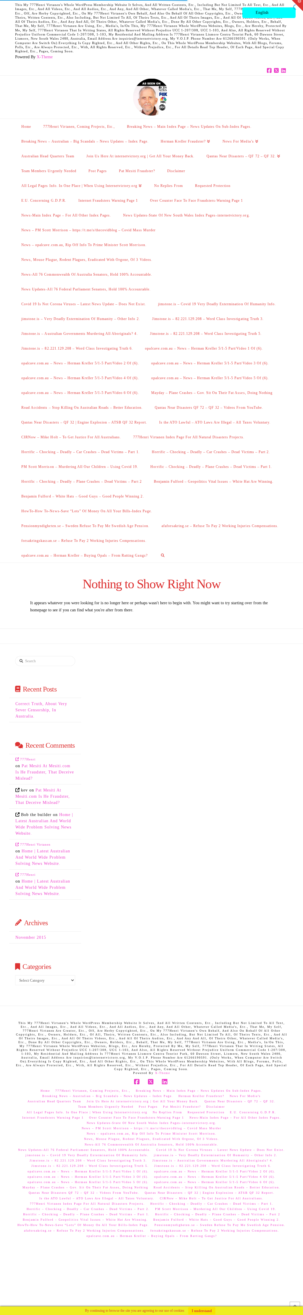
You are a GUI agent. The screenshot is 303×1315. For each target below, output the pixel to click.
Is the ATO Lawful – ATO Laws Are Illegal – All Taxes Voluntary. (96, 1198)
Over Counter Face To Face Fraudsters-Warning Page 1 (136, 1117)
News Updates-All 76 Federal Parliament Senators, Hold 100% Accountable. (84, 1149)
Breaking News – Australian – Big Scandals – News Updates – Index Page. (107, 1096)
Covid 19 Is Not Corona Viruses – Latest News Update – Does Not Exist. (220, 1149)
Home (45, 1090)
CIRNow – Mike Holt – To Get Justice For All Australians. (212, 1198)
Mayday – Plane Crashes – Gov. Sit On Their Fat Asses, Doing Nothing (85, 1187)
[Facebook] (270, 70)
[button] (297, 5)
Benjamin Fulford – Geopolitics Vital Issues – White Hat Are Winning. (85, 1219)
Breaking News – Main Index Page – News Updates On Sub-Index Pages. (199, 1090)
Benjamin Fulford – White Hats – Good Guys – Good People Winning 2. (216, 1219)
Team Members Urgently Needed (105, 1106)
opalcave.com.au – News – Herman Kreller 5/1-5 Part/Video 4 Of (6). (214, 1176)
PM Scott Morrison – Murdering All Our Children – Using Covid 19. (215, 1209)
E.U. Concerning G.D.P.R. (253, 1112)
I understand (202, 1311)
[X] (277, 70)
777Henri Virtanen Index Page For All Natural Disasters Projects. (87, 1203)
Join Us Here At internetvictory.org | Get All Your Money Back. (143, 1101)
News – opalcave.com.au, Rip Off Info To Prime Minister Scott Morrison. (152, 1133)
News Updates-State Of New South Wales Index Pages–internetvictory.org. (152, 1123)
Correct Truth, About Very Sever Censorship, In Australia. (41, 710)
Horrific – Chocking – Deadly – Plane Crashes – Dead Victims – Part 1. (86, 1214)
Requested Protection (206, 1112)
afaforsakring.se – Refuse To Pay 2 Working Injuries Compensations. (84, 1230)
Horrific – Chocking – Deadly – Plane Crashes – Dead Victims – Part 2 (217, 1214)
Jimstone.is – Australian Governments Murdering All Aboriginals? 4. (212, 1160)
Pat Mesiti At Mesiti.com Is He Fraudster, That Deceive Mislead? (44, 772)
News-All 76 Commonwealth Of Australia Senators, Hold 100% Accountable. (151, 1144)
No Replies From (167, 1112)
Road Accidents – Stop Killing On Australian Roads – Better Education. (217, 1187)
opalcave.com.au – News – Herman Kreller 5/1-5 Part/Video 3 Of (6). (88, 1176)
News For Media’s (245, 1096)
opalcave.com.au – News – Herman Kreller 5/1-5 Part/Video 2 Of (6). (214, 1171)
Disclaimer (215, 1106)
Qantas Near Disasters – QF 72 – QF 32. (239, 1101)
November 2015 (30, 937)
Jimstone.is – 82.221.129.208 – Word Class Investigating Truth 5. (90, 1165)
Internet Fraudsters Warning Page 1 (53, 1117)
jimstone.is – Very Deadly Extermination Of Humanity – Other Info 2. (216, 1155)
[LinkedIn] (284, 70)
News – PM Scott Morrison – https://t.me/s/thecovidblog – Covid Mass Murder (151, 1128)
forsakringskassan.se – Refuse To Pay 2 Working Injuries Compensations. (214, 1230)
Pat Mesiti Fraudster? (182, 1106)
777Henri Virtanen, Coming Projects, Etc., (92, 1090)
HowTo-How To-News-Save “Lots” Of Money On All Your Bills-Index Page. (83, 1225)
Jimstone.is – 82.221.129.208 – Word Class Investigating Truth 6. (213, 1165)
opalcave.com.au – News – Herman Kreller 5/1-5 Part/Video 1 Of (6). (88, 1171)
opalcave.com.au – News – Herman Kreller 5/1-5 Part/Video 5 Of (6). (88, 1182)
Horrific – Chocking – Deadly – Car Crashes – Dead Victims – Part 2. (88, 1209)
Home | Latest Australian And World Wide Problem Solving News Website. (42, 857)
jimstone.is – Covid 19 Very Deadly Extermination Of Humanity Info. (87, 1155)
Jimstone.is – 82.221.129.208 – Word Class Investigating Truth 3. (88, 1160)
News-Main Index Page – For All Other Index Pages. (235, 1117)
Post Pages (148, 1106)
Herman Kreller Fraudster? (201, 1096)
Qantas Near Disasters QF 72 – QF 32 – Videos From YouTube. (84, 1192)
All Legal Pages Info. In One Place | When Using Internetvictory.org (87, 1112)
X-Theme (45, 57)
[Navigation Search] (163, 555)
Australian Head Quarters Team (54, 1101)
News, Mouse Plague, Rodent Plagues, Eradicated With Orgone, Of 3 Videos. (151, 1138)
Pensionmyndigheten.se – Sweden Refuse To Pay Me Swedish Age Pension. (220, 1225)
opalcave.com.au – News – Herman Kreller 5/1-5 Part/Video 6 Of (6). (214, 1182)
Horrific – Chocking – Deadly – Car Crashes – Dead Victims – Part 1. (211, 1203)
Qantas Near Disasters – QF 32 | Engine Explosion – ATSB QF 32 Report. (210, 1192)
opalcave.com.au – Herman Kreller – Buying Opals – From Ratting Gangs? (151, 1236)
